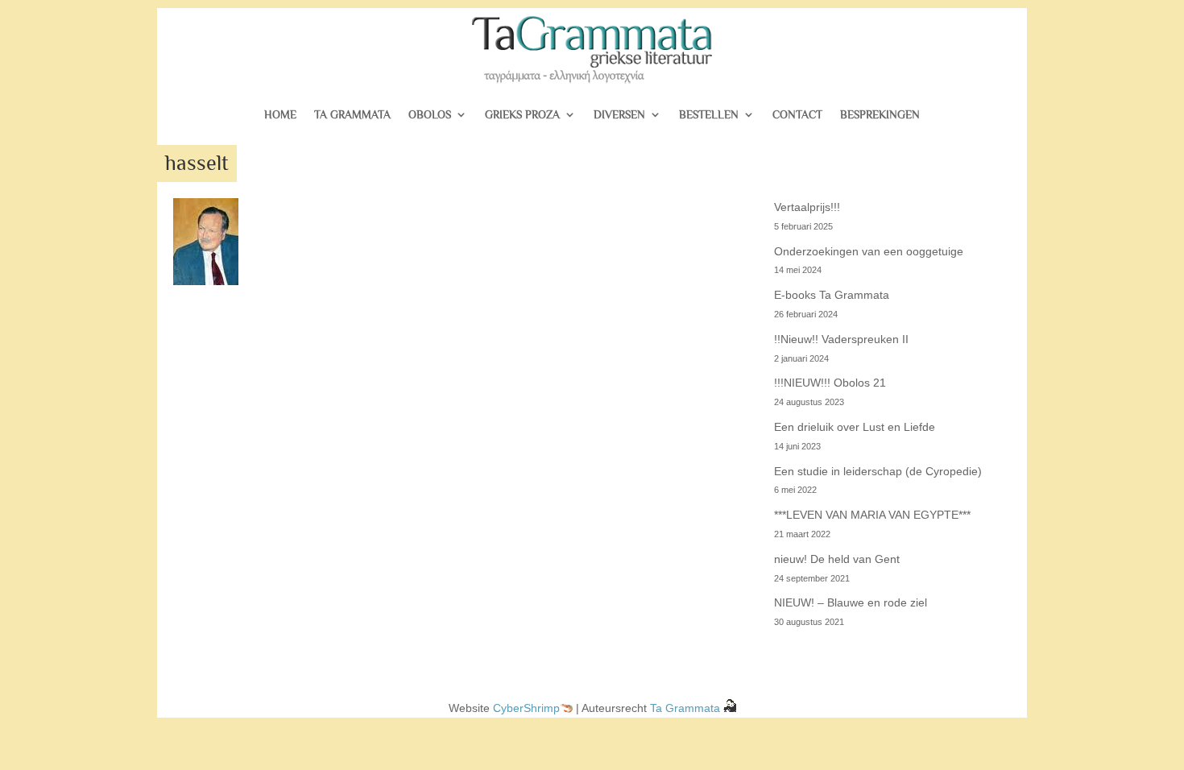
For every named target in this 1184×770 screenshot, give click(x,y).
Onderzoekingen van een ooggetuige (868, 251)
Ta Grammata (352, 114)
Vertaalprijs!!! (807, 207)
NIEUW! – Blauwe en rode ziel (850, 602)
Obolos (429, 114)
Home (280, 114)
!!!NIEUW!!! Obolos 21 (830, 382)
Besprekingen (880, 114)
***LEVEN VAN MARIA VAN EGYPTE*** (872, 514)
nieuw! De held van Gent (837, 559)
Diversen (619, 114)
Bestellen (709, 114)
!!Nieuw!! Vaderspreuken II (841, 339)
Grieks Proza (522, 114)
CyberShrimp (526, 708)
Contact (797, 114)
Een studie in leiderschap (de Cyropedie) (878, 471)
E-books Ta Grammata (831, 294)
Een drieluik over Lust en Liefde (854, 426)
